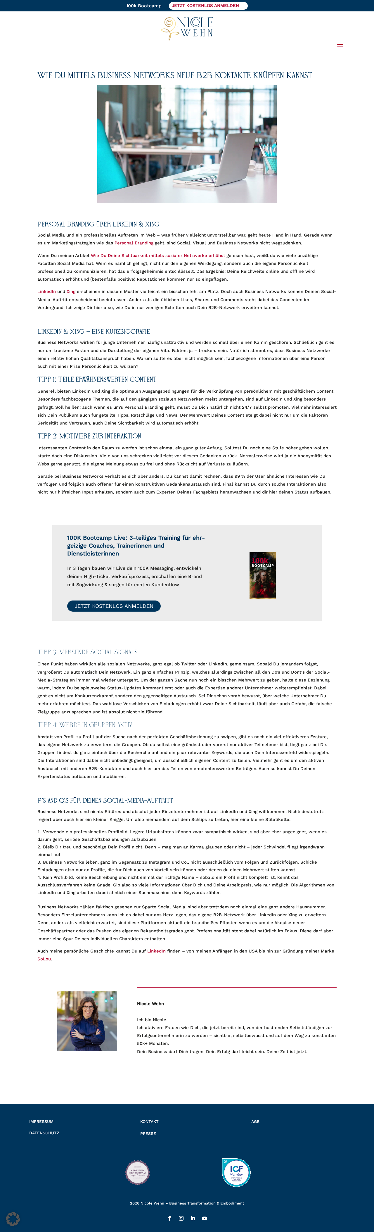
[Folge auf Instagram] (181, 1218)
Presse (148, 1133)
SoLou (44, 959)
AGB (255, 1121)
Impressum (41, 1121)
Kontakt (149, 1121)
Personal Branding (135, 243)
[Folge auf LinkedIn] (193, 1218)
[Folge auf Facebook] (169, 1218)
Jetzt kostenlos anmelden (114, 606)
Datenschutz (44, 1133)
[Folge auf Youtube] (204, 1218)
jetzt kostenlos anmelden (205, 5)
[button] (13, 1219)
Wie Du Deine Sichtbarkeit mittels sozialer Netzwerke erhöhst (158, 255)
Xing (71, 291)
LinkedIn (46, 291)
